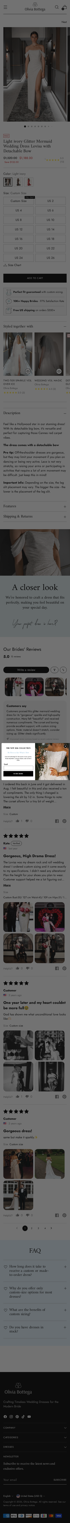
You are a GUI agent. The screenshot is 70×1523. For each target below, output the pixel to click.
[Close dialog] (65, 746)
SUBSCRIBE (18, 774)
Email (6, 764)
